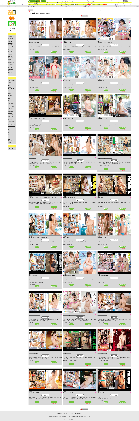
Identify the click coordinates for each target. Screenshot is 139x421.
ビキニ (9, 39)
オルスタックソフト (11, 116)
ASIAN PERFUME (11, 80)
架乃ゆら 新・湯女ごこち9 (68, 118)
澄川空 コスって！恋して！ (68, 80)
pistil (9, 98)
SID (8, 100)
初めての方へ (89, 4)
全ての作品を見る (12, 29)
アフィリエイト (79, 413)
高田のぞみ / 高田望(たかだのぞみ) (71, 204)
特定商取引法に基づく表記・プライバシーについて (65, 413)
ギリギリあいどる (11, 118)
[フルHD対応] (10, 36)
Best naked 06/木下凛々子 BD (34, 315)
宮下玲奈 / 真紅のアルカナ (102, 353)
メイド (9, 67)
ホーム (8, 6)
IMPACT (9, 87)
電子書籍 (9, 38)
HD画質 (37, 51)
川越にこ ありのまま (32, 158)
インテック (10, 113)
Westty (9, 101)
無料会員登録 (105, 4)
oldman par (10, 95)
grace (9, 85)
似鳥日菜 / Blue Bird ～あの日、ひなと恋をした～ (38, 237)
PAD (9, 96)
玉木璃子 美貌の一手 (32, 80)
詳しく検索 (130, 1)
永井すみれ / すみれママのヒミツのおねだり (37, 118)
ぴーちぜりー (10, 104)
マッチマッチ (10, 134)
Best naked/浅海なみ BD (67, 158)
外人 (9, 70)
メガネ (9, 72)
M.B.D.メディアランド (35, 244)
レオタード (10, 43)
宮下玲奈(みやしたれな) (103, 360)
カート (39, 1)
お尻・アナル (10, 69)
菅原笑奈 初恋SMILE (101, 80)
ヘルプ (44, 1)
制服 (9, 41)
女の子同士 (10, 62)
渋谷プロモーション (11, 140)
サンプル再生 (45, 44)
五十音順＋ (48, 13)
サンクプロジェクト (11, 119)
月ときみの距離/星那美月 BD (34, 392)
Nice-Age (9, 93)
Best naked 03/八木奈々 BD (68, 392)
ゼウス (9, 122)
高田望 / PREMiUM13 (33, 275)
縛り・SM (10, 64)
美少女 (9, 51)
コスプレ (9, 49)
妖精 (9, 139)
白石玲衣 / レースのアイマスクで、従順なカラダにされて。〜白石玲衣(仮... (42, 197)
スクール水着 (10, 52)
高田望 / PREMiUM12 (67, 353)
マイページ (32, 1)
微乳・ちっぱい (11, 65)
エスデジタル (10, 114)
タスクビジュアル (11, 124)
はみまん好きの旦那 (11, 103)
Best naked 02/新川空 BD (33, 353)
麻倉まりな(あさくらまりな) (104, 165)
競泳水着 (9, 61)
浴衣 (9, 54)
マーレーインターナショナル (71, 125)
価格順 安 (42, 13)
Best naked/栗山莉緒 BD (102, 315)
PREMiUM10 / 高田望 (101, 392)
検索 (126, 1)
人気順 (37, 13)
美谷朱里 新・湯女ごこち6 (102, 118)
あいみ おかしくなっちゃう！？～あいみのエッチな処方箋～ (74, 315)
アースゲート (10, 111)
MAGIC (9, 91)
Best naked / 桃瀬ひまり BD (34, 42)
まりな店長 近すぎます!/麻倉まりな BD (105, 158)
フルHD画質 (54, 51)
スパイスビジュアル (11, 121)
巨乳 (9, 44)
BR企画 (9, 82)
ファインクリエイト (11, 129)
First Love (10, 83)
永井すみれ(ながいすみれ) (35, 125)
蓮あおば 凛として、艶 (102, 237)
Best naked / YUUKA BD (67, 42)
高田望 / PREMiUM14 (101, 197)
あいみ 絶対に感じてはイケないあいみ (105, 42)
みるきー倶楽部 (11, 106)
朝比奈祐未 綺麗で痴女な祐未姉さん (69, 275)
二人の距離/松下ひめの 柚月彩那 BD (104, 275)
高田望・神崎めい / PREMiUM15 (69, 197)
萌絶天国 (9, 142)
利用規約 (75, 413)
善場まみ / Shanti (66, 237)
